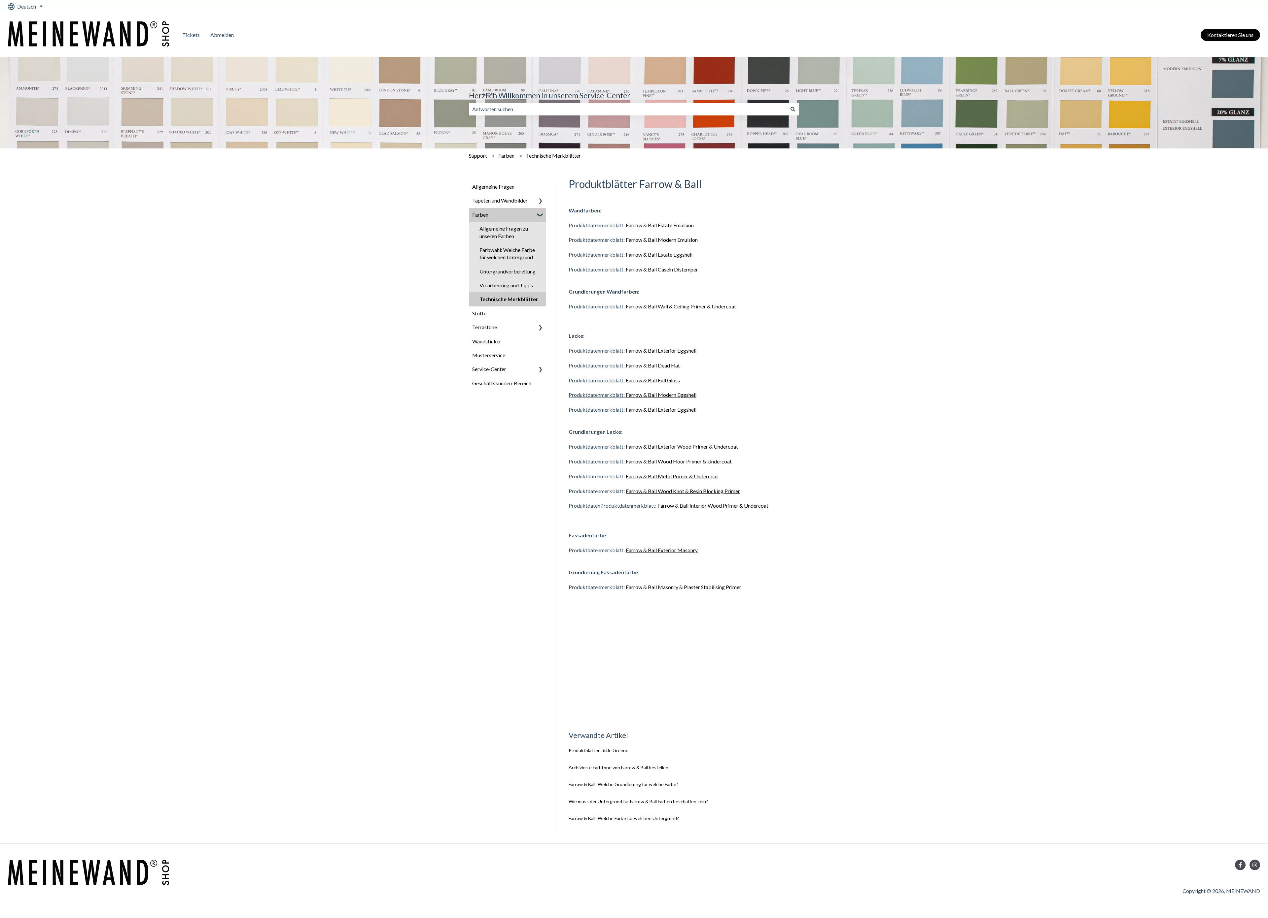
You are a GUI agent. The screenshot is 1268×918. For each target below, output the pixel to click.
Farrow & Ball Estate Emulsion (660, 225)
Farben (506, 155)
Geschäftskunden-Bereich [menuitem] (501, 383)
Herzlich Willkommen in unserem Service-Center (549, 95)
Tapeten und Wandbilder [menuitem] (500, 200)
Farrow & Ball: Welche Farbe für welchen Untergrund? (624, 818)
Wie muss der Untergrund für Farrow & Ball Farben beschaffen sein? (638, 801)
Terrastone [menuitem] (484, 327)
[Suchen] (793, 109)
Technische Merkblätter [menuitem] (508, 299)
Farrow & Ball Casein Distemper (662, 269)
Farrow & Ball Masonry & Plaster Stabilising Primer (683, 587)
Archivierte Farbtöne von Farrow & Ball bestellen (618, 767)
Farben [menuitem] (480, 214)
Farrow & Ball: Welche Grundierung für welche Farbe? (623, 784)
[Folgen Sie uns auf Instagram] (1255, 865)
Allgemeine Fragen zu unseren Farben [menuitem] (503, 232)
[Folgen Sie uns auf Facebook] (1240, 865)
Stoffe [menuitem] (479, 313)
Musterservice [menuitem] (488, 355)
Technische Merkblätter (553, 155)
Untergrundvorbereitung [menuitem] (507, 271)
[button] (540, 201)
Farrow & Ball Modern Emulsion (662, 240)
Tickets (191, 35)
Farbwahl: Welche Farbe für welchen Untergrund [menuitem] (507, 253)
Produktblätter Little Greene (598, 750)
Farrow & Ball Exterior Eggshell (661, 350)
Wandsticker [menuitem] (486, 341)
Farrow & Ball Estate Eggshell (659, 254)
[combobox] (628, 109)
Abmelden (222, 35)
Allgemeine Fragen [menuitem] (493, 186)
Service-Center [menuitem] (489, 369)
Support (478, 155)
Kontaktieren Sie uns (1230, 35)
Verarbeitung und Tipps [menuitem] (506, 285)
